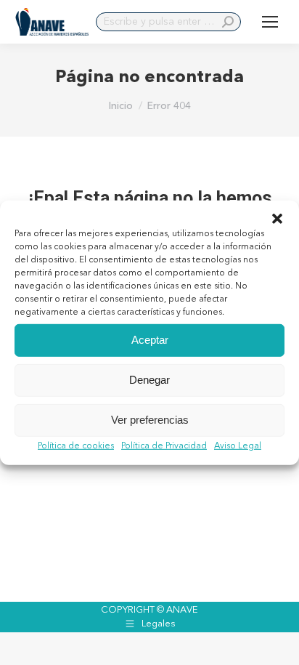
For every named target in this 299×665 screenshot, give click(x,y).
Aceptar (149, 340)
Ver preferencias (150, 420)
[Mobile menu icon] (269, 21)
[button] (277, 218)
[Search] (228, 21)
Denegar (149, 380)
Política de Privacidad (164, 445)
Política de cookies (76, 445)
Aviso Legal (237, 445)
